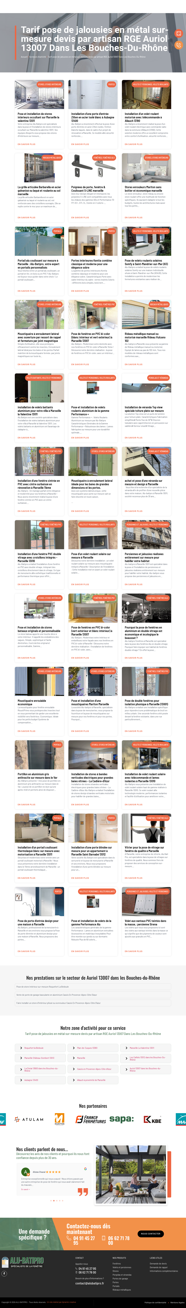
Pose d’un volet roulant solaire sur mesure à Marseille (91, 555)
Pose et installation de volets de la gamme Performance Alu (91, 922)
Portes (111, 84)
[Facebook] (4, 1273)
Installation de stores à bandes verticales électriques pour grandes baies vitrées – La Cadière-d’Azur (92, 777)
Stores (41, 84)
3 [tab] (56, 1200)
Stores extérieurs (106, 671)
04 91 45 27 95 (84, 1240)
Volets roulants (160, 84)
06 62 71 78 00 (119, 1240)
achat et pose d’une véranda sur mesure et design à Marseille (143, 482)
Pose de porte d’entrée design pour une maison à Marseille (38, 922)
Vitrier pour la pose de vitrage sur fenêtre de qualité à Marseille (144, 849)
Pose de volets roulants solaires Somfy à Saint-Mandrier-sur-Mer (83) (146, 262)
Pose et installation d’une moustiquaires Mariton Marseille (90, 702)
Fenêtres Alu (109, 157)
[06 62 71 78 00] (103, 1238)
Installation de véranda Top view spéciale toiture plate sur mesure (144, 408)
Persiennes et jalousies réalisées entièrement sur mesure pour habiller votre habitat (144, 557)
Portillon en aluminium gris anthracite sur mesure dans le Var (37, 775)
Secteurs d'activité (37, 56)
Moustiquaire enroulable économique (32, 702)
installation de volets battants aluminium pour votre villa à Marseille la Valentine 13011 (39, 410)
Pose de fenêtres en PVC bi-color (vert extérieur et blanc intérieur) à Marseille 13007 (91, 631)
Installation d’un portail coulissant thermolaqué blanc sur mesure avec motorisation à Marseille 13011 (39, 851)
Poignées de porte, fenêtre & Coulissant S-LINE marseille (88, 188)
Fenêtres (98, 157)
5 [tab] (62, 1200)
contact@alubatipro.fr (89, 1283)
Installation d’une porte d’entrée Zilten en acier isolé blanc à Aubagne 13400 (92, 117)
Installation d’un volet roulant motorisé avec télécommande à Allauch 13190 (143, 117)
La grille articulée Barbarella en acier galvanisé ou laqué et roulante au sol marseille (39, 190)
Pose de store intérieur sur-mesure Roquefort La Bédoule (42, 986)
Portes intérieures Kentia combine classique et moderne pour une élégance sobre (91, 264)
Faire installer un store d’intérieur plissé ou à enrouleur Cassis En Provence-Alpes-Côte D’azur (58, 1002)
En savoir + (25, 1186)
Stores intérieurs (53, 84)
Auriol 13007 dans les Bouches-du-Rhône (123, 977)
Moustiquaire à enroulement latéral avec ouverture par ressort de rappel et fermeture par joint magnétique (39, 337)
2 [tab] (53, 1200)
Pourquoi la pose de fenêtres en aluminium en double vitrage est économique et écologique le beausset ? (143, 633)
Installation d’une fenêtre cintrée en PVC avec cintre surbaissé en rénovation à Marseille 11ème (39, 484)
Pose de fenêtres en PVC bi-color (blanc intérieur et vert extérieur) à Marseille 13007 (91, 337)
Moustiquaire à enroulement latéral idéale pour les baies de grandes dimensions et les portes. (91, 484)
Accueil (24, 56)
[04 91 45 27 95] (69, 1238)
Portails (57, 231)
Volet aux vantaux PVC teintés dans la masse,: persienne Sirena (145, 922)
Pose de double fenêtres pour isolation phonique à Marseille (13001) (146, 702)
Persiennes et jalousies (137, 524)
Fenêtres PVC (109, 304)
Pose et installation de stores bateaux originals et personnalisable (39, 629)
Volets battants (33, 378)
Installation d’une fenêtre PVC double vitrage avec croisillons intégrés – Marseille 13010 (39, 557)
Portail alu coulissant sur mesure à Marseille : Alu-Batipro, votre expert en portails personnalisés (38, 264)
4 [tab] (59, 1200)
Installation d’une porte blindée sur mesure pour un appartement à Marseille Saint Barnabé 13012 (91, 851)
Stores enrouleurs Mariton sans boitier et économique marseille (143, 188)
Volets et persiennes (142, 84)
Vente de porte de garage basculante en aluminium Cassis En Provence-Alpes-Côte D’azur (56, 994)
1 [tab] (51, 1200)
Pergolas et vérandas (158, 378)
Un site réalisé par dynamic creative (61, 1302)
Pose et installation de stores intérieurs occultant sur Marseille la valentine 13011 (38, 117)
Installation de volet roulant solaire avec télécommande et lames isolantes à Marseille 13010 (145, 777)
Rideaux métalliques (52, 157)
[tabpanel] (54, 1177)
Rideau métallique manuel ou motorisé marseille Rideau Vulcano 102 (145, 337)
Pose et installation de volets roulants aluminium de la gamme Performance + (90, 410)
